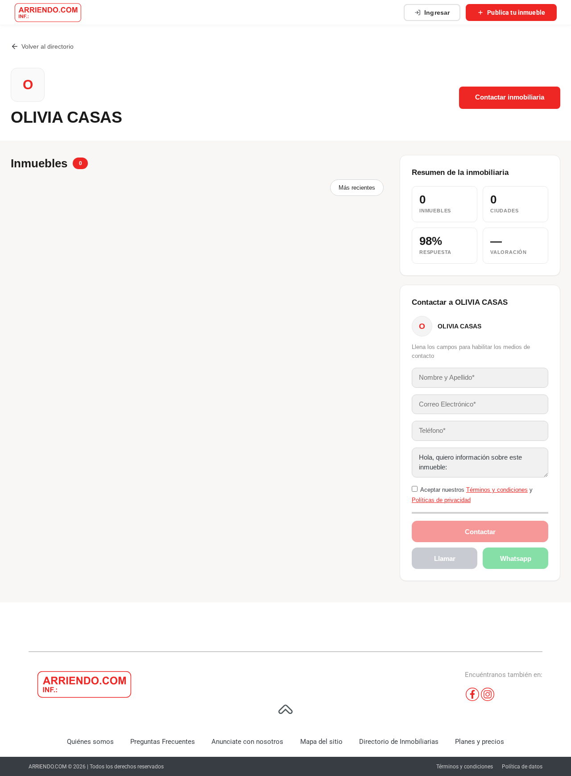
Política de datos (522, 767)
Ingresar (437, 12)
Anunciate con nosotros (247, 742)
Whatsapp (515, 558)
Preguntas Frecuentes (162, 742)
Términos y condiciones (497, 489)
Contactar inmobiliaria (509, 97)
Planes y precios (479, 742)
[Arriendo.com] (48, 12)
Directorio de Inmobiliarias (399, 742)
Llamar (444, 558)
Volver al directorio (47, 46)
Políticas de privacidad (441, 500)
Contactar (480, 531)
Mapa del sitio (321, 742)
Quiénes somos (90, 742)
